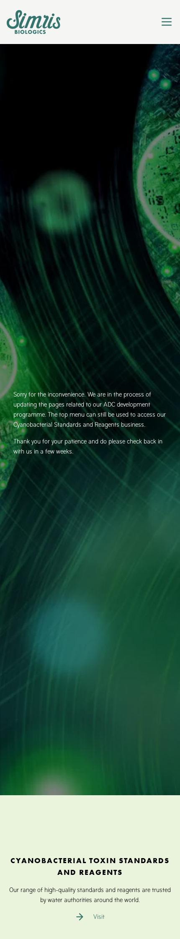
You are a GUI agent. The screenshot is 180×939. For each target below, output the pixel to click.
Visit (99, 917)
